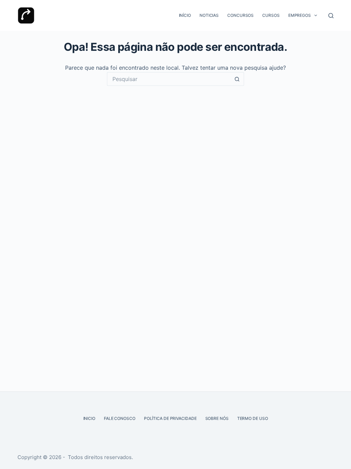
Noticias (209, 15)
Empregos (299, 15)
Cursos (270, 15)
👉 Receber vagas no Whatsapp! (181, 436)
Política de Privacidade (170, 418)
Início (185, 15)
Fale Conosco (119, 418)
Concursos (240, 15)
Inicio (89, 418)
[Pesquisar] (331, 15)
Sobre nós (217, 418)
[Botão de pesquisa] (237, 79)
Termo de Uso (252, 418)
